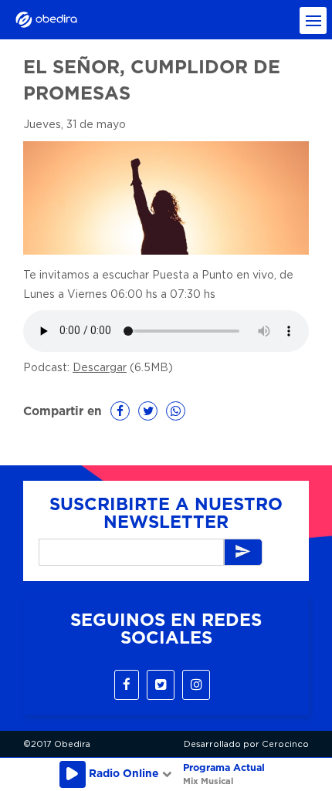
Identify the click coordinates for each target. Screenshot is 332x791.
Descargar (100, 368)
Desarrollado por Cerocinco (246, 744)
